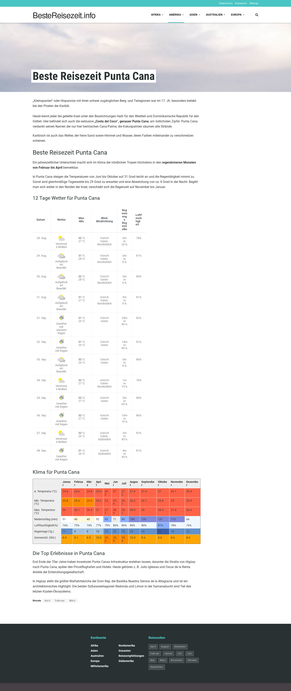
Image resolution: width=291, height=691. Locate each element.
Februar (60, 600)
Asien (193, 14)
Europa (236, 14)
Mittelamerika (99, 666)
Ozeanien (125, 650)
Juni (189, 653)
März (72, 600)
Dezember (180, 646)
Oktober (192, 660)
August (165, 646)
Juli (180, 653)
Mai (152, 660)
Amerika (175, 14)
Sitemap (253, 3)
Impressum (241, 3)
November (177, 660)
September (156, 667)
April (47, 600)
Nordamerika (127, 645)
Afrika (156, 14)
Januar (168, 653)
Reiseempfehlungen (131, 655)
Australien (214, 14)
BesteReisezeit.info (64, 15)
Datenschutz (226, 3)
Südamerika (126, 661)
